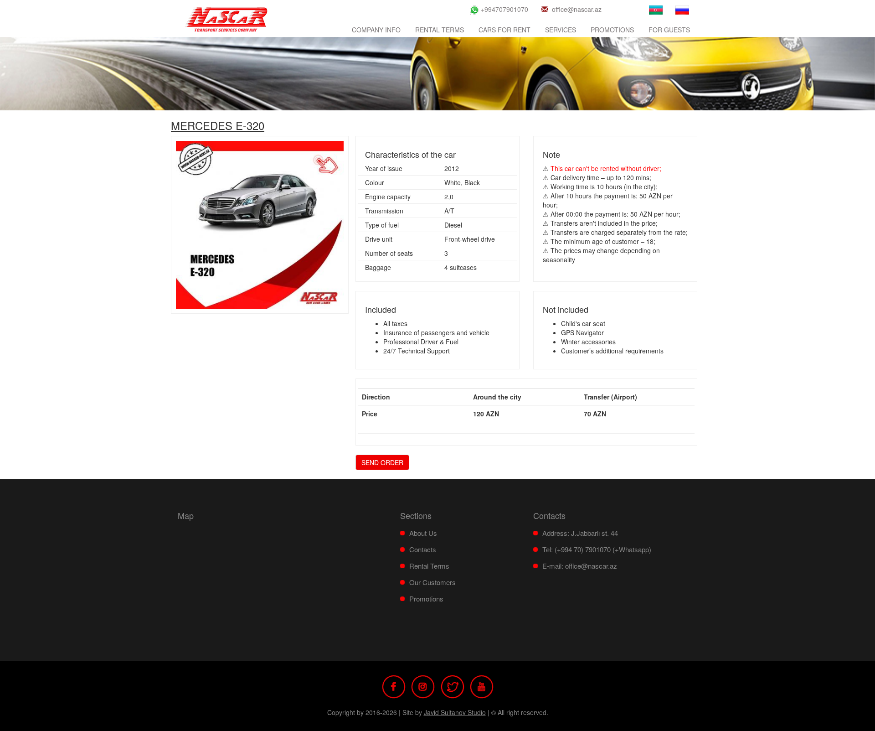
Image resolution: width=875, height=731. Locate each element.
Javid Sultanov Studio (455, 712)
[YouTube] (482, 685)
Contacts (422, 549)
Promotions (612, 29)
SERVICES (560, 29)
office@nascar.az (577, 9)
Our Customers (432, 582)
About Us (423, 533)
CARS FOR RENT (504, 29)
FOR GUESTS (669, 29)
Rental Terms (439, 29)
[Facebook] (394, 685)
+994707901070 (503, 9)
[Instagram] (423, 685)
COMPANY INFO (376, 29)
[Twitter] (452, 685)
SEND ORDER (382, 462)
